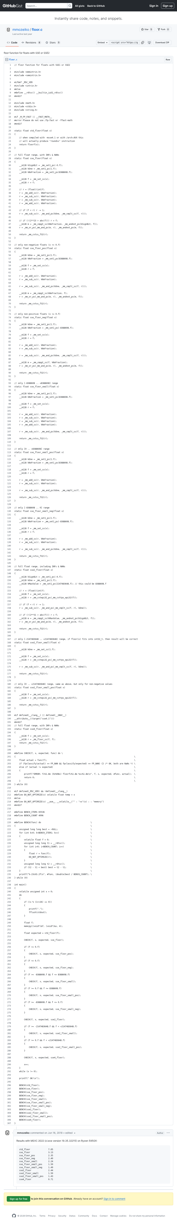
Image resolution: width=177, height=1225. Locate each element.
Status (72, 1215)
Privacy (51, 1215)
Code (14, 42)
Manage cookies (118, 1215)
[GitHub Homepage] (14, 1216)
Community (83, 1215)
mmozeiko (20, 29)
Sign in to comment (114, 1198)
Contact (104, 1215)
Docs (94, 1215)
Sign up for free (18, 1198)
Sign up (168, 5)
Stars (54, 42)
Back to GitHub (96, 5)
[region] (88, 594)
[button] (143, 42)
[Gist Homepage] (13, 6)
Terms (42, 1215)
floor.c (37, 29)
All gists (80, 5)
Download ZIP (162, 42)
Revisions (33, 42)
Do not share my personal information (147, 1215)
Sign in (153, 5)
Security (62, 1215)
